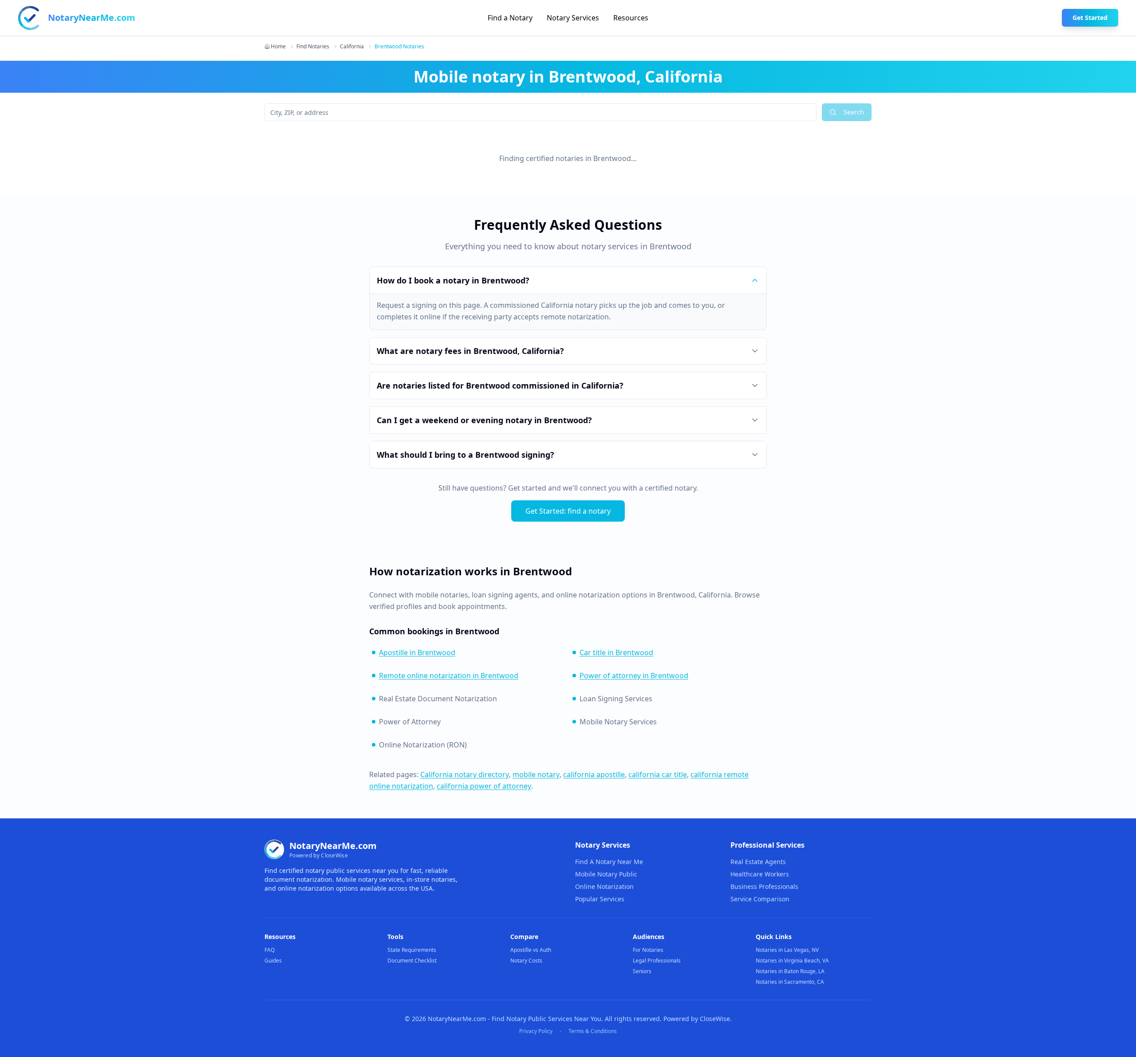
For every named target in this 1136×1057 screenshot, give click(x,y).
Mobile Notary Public (606, 874)
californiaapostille (594, 774)
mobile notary (536, 774)
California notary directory (464, 774)
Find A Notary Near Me (609, 861)
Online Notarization (604, 886)
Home (278, 46)
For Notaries (648, 950)
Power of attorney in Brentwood (634, 675)
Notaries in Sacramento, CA (790, 982)
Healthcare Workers (759, 874)
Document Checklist (412, 960)
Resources (630, 18)
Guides (273, 960)
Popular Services (599, 899)
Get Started (1090, 17)
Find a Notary (510, 18)
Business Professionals (764, 886)
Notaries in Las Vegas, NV (787, 950)
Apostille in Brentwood (417, 652)
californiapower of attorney (484, 786)
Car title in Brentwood (616, 652)
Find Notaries (312, 46)
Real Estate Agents (758, 861)
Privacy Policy (535, 1031)
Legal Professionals (657, 960)
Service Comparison (759, 899)
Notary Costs (526, 960)
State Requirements (411, 950)
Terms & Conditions (592, 1031)
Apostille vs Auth (530, 950)
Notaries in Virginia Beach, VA (792, 960)
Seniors (642, 971)
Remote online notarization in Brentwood (448, 675)
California (352, 46)
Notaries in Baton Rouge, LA (790, 971)
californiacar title (657, 774)
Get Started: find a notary (568, 511)
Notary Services (573, 18)
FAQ (269, 950)
